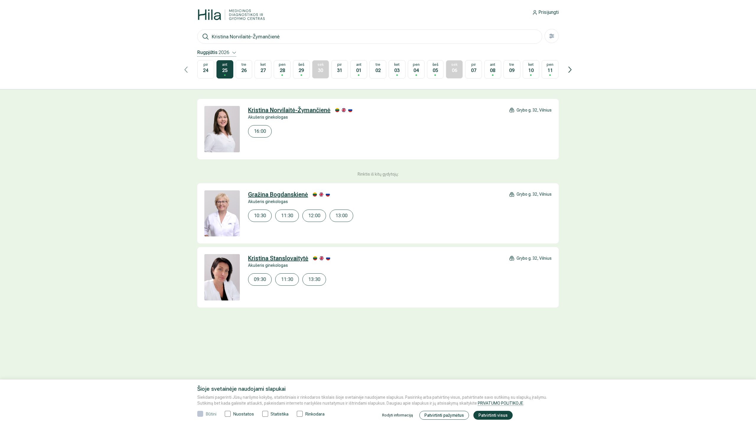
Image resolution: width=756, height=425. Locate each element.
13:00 (341, 215)
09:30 (260, 279)
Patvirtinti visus (493, 415)
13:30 (314, 279)
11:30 (287, 215)
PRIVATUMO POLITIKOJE (500, 403)
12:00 (314, 215)
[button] (186, 70)
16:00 (260, 131)
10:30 (260, 215)
